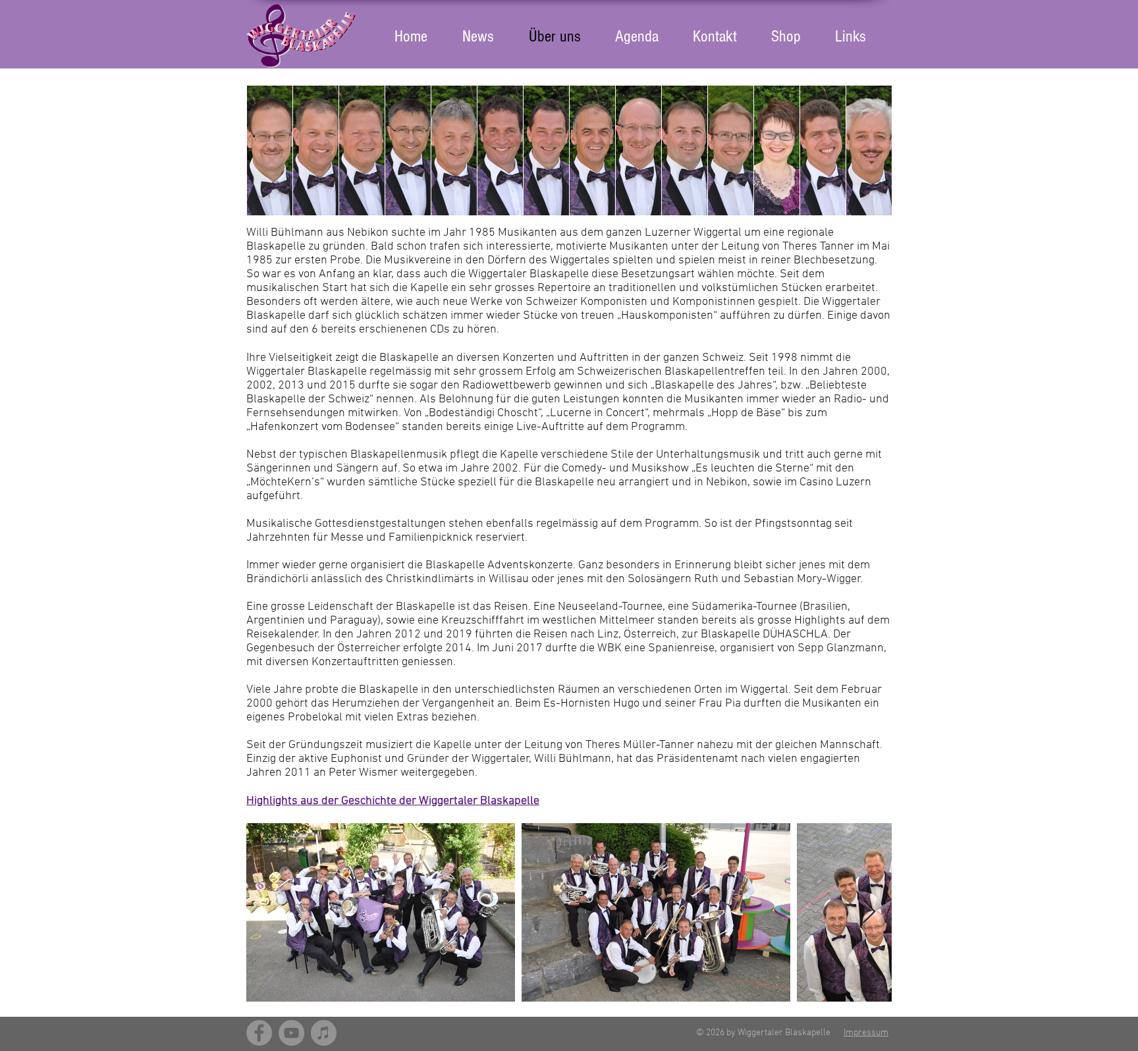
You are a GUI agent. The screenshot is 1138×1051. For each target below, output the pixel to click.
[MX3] (324, 1033)
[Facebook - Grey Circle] (259, 1033)
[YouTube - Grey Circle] (291, 1033)
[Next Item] (869, 912)
